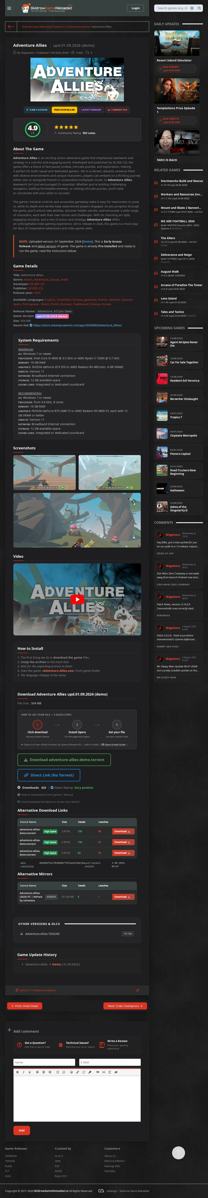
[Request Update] (137, 990)
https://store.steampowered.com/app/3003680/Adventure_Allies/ (77, 325)
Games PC (60, 26)
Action (28, 279)
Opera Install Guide (114, 744)
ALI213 (59, 1156)
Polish (55, 304)
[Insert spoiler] (110, 1072)
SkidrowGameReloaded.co (51, 1191)
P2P (57, 1166)
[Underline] (30, 1072)
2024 (37, 293)
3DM (58, 1161)
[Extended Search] (192, 8)
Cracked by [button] (63, 1148)
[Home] (11, 27)
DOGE (58, 1171)
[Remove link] (84, 1072)
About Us (110, 1156)
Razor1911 (61, 1176)
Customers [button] (112, 1148)
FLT (7, 1171)
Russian (66, 304)
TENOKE (10, 1161)
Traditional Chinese (86, 304)
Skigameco (27, 52)
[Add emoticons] (72, 1072)
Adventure (41, 279)
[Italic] (24, 1072)
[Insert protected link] (90, 1072)
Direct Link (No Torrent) (52, 775)
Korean (106, 304)
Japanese (90, 300)
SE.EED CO (37, 284)
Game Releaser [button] (16, 1148)
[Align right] (50, 1072)
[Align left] (38, 1072)
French (102, 300)
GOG (8, 1176)
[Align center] (44, 1072)
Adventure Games (79, 26)
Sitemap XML (112, 1166)
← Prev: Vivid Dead (25, 1006)
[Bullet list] (58, 1072)
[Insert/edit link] (78, 1072)
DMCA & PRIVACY (114, 1161)
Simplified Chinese (69, 300)
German (114, 300)
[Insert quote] (98, 1072)
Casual (54, 279)
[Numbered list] (64, 1072)
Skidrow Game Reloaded (36, 26)
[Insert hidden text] (116, 1072)
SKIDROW (11, 1156)
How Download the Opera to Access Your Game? (50, 802)
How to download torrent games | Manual (47, 794)
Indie (64, 279)
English (50, 300)
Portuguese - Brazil (36, 304)
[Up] (178, 1152)
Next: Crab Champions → (125, 1006)
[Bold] (17, 1072)
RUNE (8, 1166)
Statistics (109, 1171)
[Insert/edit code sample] (104, 1072)
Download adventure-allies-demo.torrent (67, 759)
